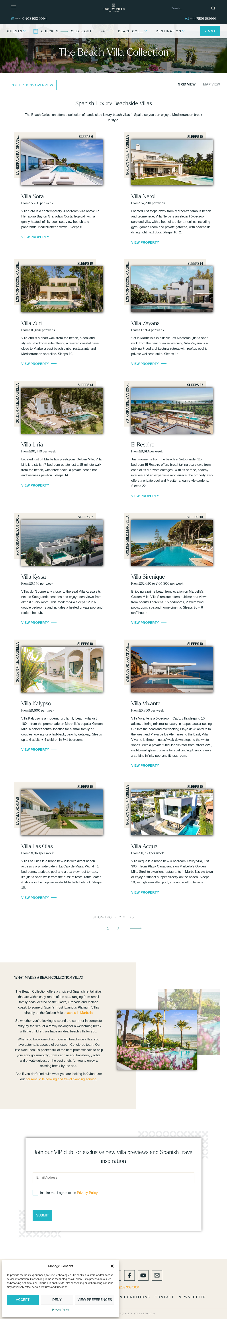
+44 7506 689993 (203, 18)
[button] (112, 1266)
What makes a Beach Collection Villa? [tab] (48, 977)
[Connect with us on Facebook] (129, 1275)
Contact (164, 1297)
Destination (168, 31)
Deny (57, 1300)
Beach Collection (132, 31)
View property (35, 237)
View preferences (95, 1300)
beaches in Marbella (78, 1012)
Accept (22, 1300)
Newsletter (192, 1297)
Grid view (187, 84)
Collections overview (32, 85)
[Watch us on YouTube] (143, 1275)
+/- (103, 31)
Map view (211, 84)
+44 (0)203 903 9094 (31, 18)
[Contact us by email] (157, 1275)
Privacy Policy (60, 1309)
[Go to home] (113, 8)
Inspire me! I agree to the (69, 1193)
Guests (14, 31)
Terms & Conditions (127, 1297)
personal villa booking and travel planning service (61, 1079)
